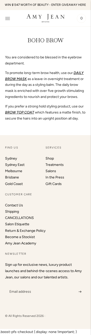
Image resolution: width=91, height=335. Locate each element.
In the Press (55, 177)
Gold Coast (14, 184)
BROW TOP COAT (19, 112)
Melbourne (13, 171)
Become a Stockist (20, 237)
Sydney (11, 158)
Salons (51, 171)
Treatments (55, 165)
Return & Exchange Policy (25, 231)
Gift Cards (54, 184)
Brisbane (12, 177)
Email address (19, 285)
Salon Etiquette (17, 224)
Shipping (12, 211)
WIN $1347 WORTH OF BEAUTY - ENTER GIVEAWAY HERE (45, 5)
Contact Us (14, 205)
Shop (50, 158)
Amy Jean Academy (20, 243)
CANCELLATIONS (19, 218)
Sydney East (15, 165)
